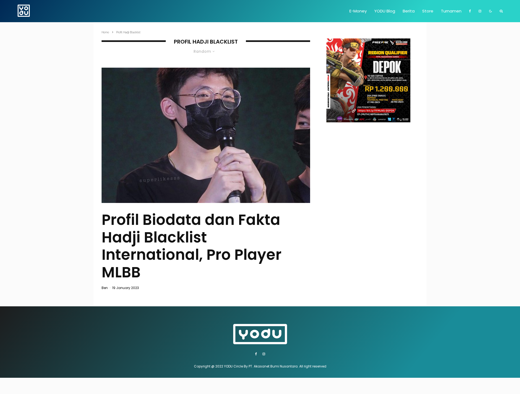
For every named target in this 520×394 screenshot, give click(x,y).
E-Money (358, 11)
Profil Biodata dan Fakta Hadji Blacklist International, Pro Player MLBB (191, 246)
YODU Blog (384, 11)
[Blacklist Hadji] (206, 135)
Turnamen (451, 11)
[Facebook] (470, 11)
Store (427, 11)
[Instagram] (480, 11)
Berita (409, 11)
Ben (105, 287)
